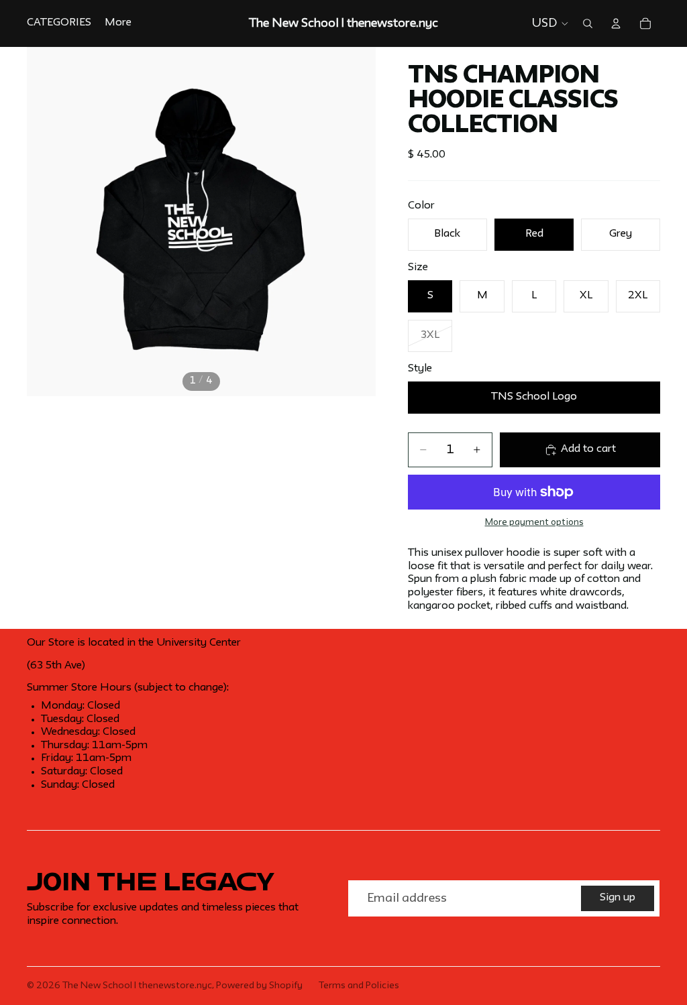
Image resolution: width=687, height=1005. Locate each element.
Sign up (617, 897)
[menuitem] (118, 23)
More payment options (534, 522)
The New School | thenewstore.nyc (137, 986)
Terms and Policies (359, 986)
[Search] (587, 23)
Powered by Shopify (259, 986)
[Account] (616, 23)
